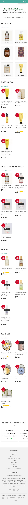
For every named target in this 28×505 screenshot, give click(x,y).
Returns (14, 460)
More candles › (4, 338)
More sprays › (4, 253)
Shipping (14, 455)
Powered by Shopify (21, 495)
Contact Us (14, 464)
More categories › (5, 27)
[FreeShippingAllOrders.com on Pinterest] (18, 490)
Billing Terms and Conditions (14, 458)
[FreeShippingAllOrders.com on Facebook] (14, 490)
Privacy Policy (14, 466)
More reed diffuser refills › (6, 170)
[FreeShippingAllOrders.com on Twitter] (10, 490)
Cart (26, 1)
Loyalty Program (14, 456)
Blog (14, 470)
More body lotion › (5, 86)
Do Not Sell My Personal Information (14, 468)
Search (14, 453)
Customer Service (14, 462)
